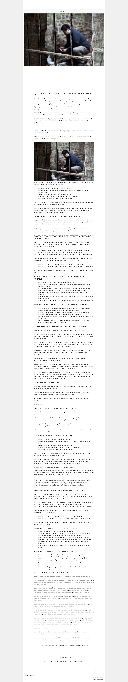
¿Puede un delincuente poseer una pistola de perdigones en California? (65, 647)
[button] (67, 11)
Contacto (98, 673)
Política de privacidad (98, 679)
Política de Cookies (98, 677)
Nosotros (98, 675)
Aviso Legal (98, 671)
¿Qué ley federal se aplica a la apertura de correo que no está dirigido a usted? (65, 645)
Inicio (62, 11)
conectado (61, 661)
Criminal (64, 644)
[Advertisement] (64, 77)
